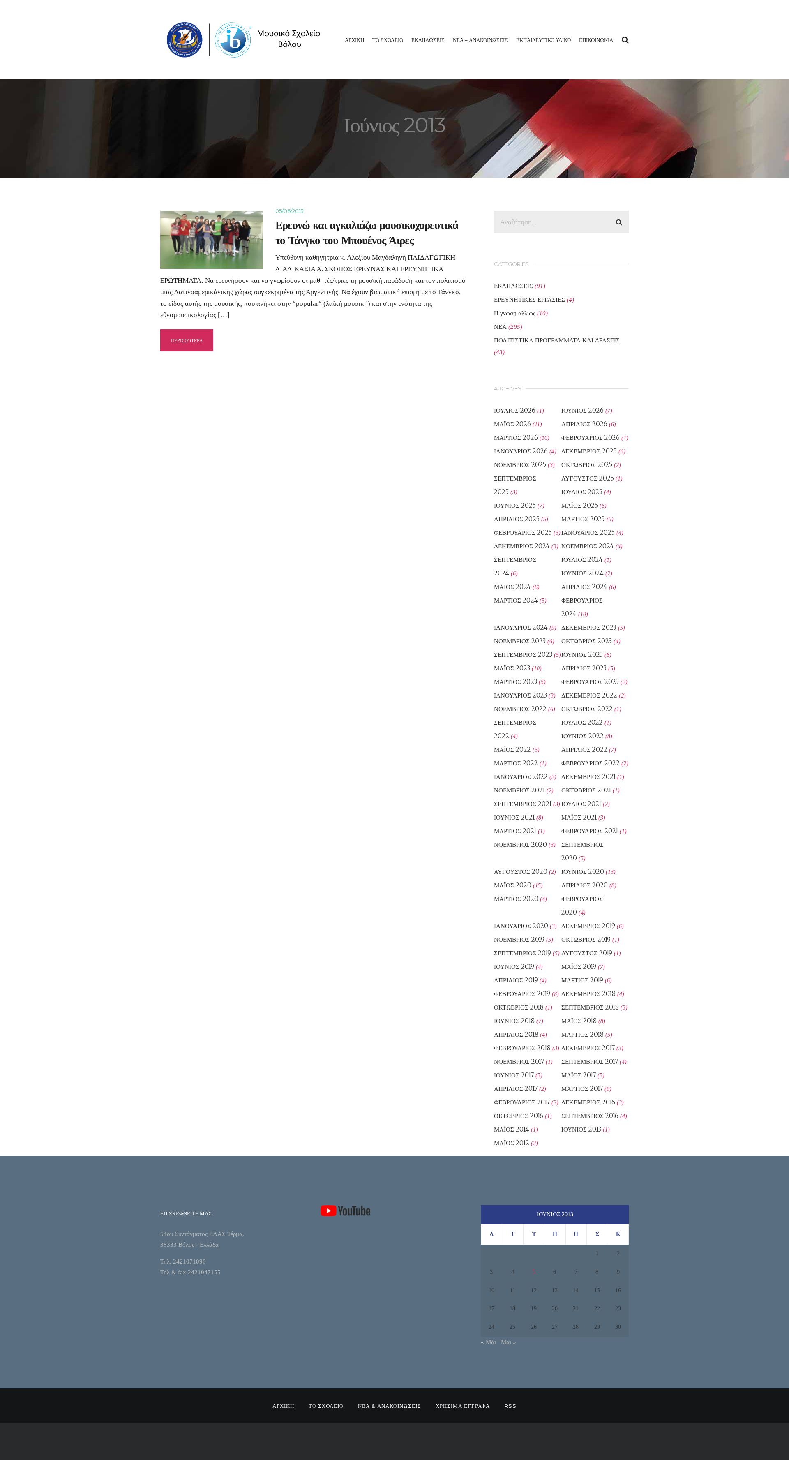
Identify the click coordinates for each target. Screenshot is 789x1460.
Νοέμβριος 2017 (519, 1061)
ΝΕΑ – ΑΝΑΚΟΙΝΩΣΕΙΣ (480, 40)
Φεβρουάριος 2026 (590, 437)
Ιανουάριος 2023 (520, 695)
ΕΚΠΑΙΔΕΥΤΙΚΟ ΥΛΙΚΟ (543, 40)
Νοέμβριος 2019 (519, 939)
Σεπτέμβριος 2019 (522, 953)
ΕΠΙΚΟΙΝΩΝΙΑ (596, 40)
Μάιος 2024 (512, 587)
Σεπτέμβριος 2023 (523, 654)
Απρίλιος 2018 (516, 1034)
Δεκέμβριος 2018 (588, 994)
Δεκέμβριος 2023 (588, 627)
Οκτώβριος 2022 (587, 709)
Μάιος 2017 (578, 1075)
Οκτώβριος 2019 (586, 939)
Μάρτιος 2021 (515, 831)
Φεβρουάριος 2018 (522, 1048)
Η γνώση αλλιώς (514, 313)
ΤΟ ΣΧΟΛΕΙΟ (387, 40)
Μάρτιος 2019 (582, 980)
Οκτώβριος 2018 (519, 1007)
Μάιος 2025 (579, 505)
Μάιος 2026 (512, 424)
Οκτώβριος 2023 (586, 641)
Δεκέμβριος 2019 (588, 926)
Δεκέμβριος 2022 (589, 695)
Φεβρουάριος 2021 (589, 831)
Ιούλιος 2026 (514, 410)
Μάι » (508, 1342)
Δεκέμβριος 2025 (589, 451)
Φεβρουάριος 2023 (590, 682)
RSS (510, 1405)
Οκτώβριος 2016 (518, 1116)
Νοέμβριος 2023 (520, 641)
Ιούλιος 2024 (582, 560)
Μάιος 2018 (579, 1021)
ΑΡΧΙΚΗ (354, 40)
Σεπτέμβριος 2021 (522, 804)
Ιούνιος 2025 (515, 505)
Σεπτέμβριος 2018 (590, 1007)
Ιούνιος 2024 (582, 573)
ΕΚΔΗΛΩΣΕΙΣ (428, 40)
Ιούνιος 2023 (582, 654)
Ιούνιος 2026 (582, 410)
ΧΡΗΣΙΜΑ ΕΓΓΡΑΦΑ (463, 1405)
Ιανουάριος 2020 (521, 926)
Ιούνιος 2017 (514, 1075)
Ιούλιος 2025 (581, 492)
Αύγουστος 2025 (587, 478)
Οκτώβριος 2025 (586, 465)
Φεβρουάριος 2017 (522, 1102)
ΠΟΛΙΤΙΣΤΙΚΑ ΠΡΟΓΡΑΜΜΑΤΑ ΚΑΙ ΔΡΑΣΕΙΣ (557, 340)
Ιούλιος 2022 (582, 722)
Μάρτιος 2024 (516, 600)
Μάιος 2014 (511, 1129)
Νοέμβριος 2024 (587, 546)
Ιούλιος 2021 (581, 804)
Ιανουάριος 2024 (521, 627)
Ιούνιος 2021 (514, 817)
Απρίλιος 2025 (517, 519)
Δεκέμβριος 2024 (522, 546)
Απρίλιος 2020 (584, 885)
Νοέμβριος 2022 (520, 709)
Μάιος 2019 (578, 966)
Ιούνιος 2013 (581, 1129)
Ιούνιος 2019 (514, 966)
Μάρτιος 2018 (582, 1034)
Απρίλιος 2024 (584, 587)
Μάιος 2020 (512, 885)
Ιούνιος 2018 (514, 1021)
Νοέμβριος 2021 (519, 790)
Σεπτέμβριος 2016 (589, 1116)
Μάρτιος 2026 (516, 437)
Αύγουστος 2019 (586, 953)
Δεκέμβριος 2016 (588, 1102)
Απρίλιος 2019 (516, 980)
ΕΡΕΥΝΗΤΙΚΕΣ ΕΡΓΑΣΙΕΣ (529, 299)
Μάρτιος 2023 (515, 682)
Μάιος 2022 (512, 749)
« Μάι (488, 1342)
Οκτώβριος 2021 (586, 790)
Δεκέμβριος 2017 (588, 1048)
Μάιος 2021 (579, 817)
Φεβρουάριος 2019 (522, 994)
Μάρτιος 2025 (583, 519)
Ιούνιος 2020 (582, 872)
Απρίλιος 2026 (584, 424)
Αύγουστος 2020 (520, 872)
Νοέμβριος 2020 (520, 844)
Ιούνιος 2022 (582, 736)
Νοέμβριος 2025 (520, 465)
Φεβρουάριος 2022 (590, 763)
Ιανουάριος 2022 (521, 777)
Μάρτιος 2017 (582, 1089)
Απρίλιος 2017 (516, 1089)
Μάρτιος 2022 (516, 763)
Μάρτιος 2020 (516, 899)
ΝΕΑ (500, 326)
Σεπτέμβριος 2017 (589, 1061)
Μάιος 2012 (511, 1143)
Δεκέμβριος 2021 (588, 777)
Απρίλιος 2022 (584, 749)
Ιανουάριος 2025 (588, 532)
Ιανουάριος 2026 (521, 451)
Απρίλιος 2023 (584, 668)
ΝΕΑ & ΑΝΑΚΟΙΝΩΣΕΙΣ (389, 1405)
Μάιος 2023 (512, 668)
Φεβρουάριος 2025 (523, 532)
